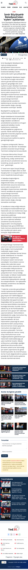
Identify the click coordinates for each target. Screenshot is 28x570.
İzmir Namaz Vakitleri (5, 544)
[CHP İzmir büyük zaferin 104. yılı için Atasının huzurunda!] (21, 397)
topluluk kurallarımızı (16, 460)
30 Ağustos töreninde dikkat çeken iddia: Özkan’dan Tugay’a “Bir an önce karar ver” (7, 418)
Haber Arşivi (19, 553)
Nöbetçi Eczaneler (7, 539)
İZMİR (9, 7)
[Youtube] (17, 534)
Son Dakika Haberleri (7, 553)
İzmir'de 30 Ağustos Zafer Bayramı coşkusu (20, 416)
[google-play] (18, 557)
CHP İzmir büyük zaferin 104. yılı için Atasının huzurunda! (20, 403)
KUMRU (3, 7)
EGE (20, 7)
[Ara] (25, 3)
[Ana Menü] (1, 3)
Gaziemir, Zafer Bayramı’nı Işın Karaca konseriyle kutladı (20, 432)
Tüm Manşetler (20, 548)
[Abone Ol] (22, 55)
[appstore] (9, 557)
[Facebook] (8, 534)
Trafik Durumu (20, 543)
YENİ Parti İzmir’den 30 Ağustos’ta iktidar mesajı (7, 403)
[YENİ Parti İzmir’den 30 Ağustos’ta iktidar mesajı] (7, 397)
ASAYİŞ (25, 7)
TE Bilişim (18, 567)
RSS (4, 562)
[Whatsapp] (19, 534)
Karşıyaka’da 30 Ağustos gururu (5, 431)
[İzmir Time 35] (13, 2)
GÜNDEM (15, 7)
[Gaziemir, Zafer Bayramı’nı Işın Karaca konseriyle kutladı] (21, 426)
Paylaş (4, 54)
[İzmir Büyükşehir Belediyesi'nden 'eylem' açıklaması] (14, 45)
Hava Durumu (20, 539)
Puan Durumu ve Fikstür (6, 549)
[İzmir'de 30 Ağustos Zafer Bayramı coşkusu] (21, 411)
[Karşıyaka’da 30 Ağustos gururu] (7, 426)
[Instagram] (14, 534)
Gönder (4, 456)
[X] (11, 534)
